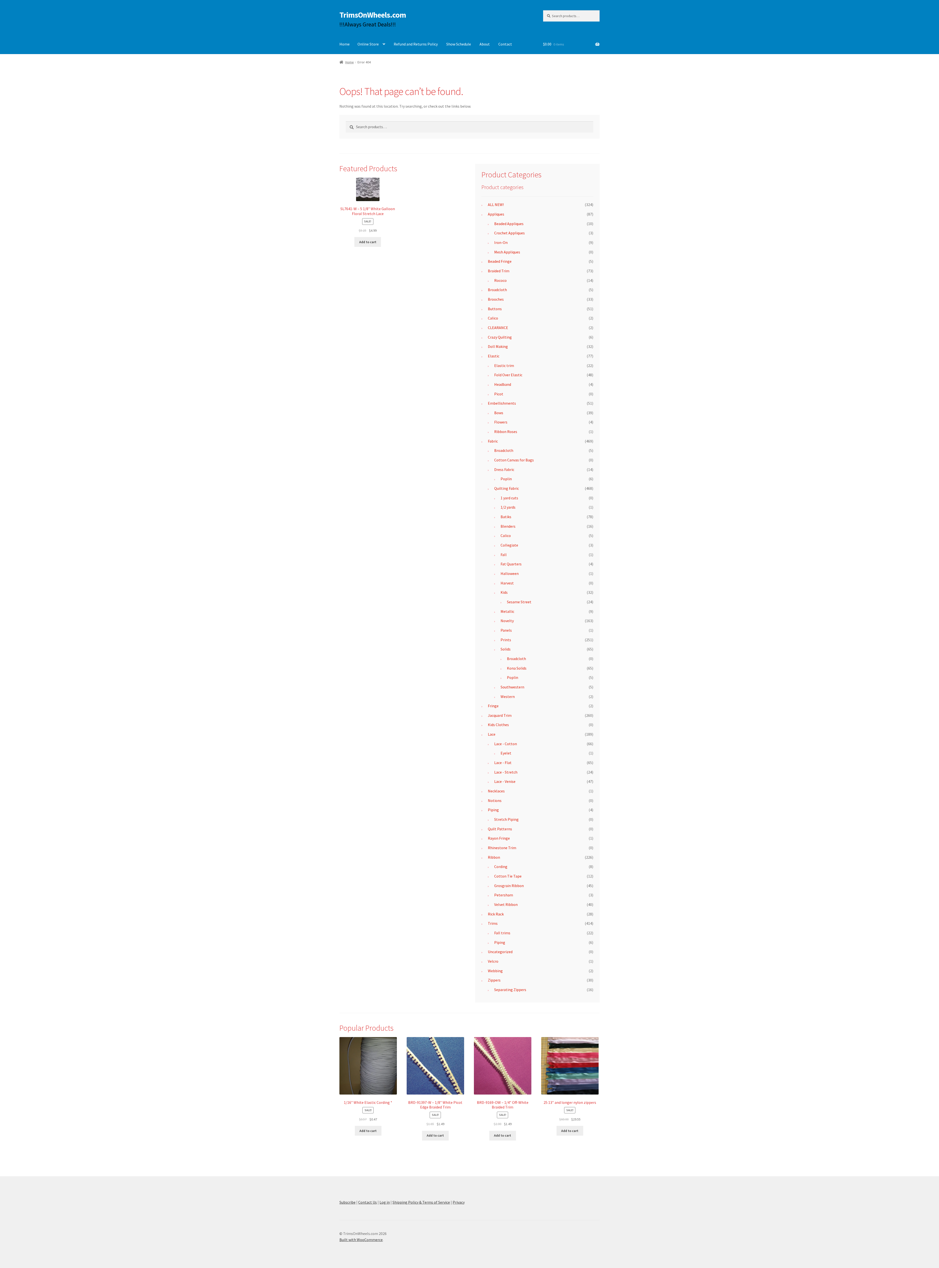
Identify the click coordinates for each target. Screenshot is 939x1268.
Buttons (495, 308)
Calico (493, 318)
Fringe (493, 705)
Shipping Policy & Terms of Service (421, 1202)
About (485, 44)
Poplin (506, 478)
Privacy (459, 1202)
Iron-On (501, 242)
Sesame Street (519, 601)
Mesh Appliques (507, 252)
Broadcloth (497, 289)
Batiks (506, 516)
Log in (385, 1202)
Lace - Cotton (505, 743)
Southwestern (512, 687)
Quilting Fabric (506, 488)
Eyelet (506, 753)
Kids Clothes (498, 724)
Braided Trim (498, 270)
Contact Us (367, 1202)
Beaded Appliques (509, 223)
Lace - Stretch (505, 772)
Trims (493, 923)
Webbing (495, 970)
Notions (495, 800)
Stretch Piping (506, 819)
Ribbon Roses (505, 431)
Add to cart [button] (367, 242)
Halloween (510, 573)
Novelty (507, 620)
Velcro (493, 961)
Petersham (503, 894)
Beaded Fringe (500, 261)
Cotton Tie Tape (508, 876)
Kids (504, 592)
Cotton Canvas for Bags (514, 459)
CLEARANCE (498, 327)
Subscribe (347, 1202)
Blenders (508, 526)
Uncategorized (500, 951)
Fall (504, 554)
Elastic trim (504, 365)
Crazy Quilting (500, 337)
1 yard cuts (509, 497)
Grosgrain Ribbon (509, 885)
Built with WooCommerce (361, 1239)
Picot (498, 393)
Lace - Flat (503, 762)
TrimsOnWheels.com (372, 15)
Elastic (493, 356)
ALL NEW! (496, 204)
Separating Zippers (510, 989)
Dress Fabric (504, 469)
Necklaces (496, 790)
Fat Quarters (511, 563)
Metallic (507, 611)
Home (344, 44)
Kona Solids (516, 668)
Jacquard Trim (500, 715)
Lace (491, 734)
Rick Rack (496, 914)
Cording (500, 866)
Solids (506, 649)
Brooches (496, 299)
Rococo (500, 280)
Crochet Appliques (509, 232)
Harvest (507, 583)
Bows (498, 412)
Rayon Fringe (499, 838)
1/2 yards (508, 507)
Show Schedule (458, 44)
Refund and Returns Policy (416, 44)
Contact (505, 44)
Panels (506, 630)
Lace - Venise (504, 781)
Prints (506, 639)
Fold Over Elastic (508, 374)
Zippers (494, 980)
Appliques (496, 214)
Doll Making (498, 346)
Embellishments (502, 403)
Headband (502, 384)
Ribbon (494, 857)
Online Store (368, 44)
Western (508, 696)
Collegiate (509, 545)
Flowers (500, 422)
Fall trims (502, 932)
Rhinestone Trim (502, 847)
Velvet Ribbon (506, 904)
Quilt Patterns (500, 828)
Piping (493, 809)
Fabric (493, 441)
